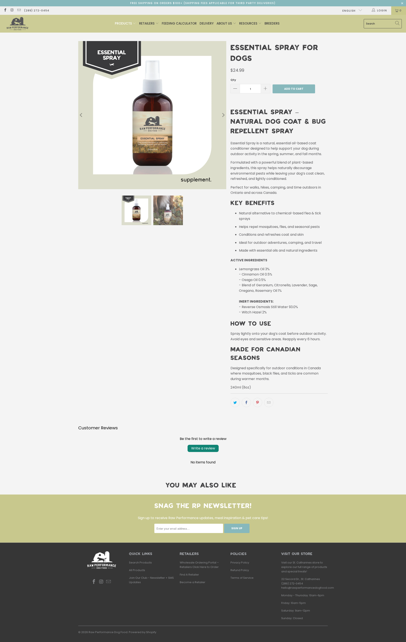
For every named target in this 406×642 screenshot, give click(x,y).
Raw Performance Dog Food (108, 632)
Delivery (207, 23)
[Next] (223, 115)
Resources (248, 23)
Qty (233, 80)
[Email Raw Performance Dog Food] (19, 10)
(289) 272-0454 (36, 10)
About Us (225, 23)
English (349, 11)
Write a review (203, 448)
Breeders (272, 23)
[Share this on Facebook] (246, 402)
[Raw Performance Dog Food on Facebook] (5, 10)
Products (124, 23)
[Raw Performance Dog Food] (17, 23)
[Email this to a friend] (268, 402)
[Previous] (81, 115)
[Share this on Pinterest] (257, 402)
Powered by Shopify (142, 632)
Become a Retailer (192, 582)
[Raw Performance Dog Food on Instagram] (12, 10)
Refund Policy (239, 570)
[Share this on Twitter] (235, 402)
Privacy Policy (239, 563)
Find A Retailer (189, 575)
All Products (137, 570)
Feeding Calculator (179, 23)
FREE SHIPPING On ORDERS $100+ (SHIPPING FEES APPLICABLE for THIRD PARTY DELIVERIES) (203, 3)
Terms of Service (242, 578)
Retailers (147, 23)
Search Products (140, 563)
